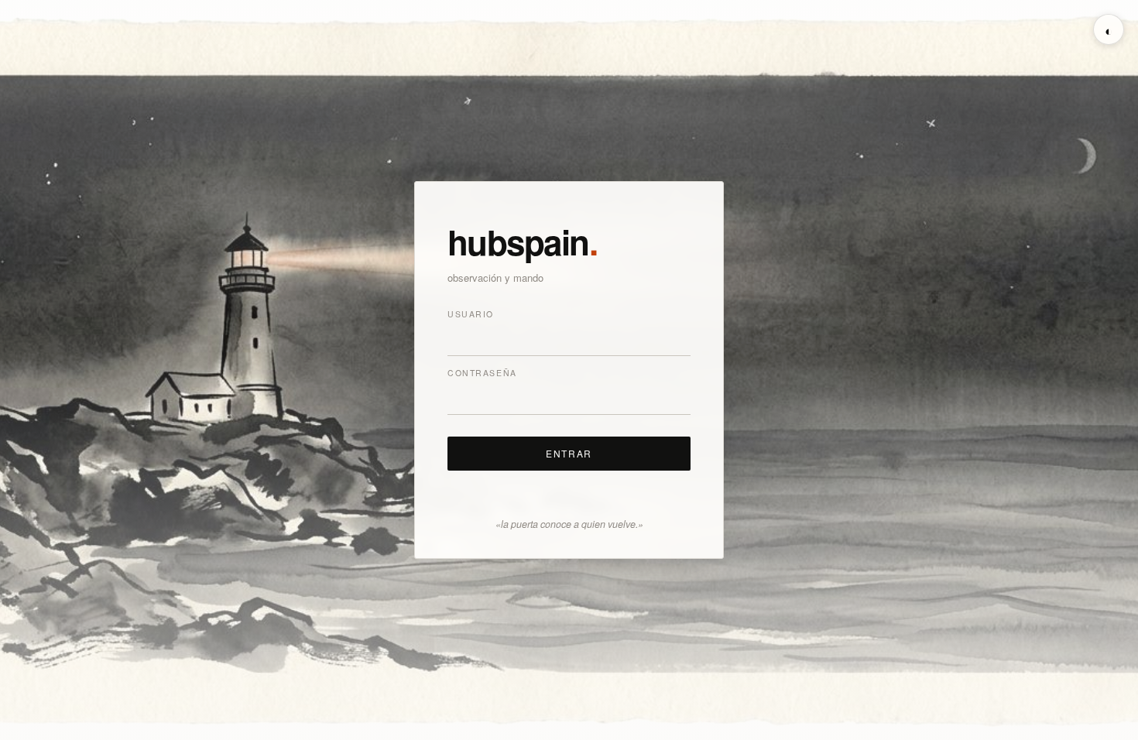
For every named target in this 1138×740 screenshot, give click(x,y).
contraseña (482, 373)
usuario (470, 314)
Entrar (569, 453)
